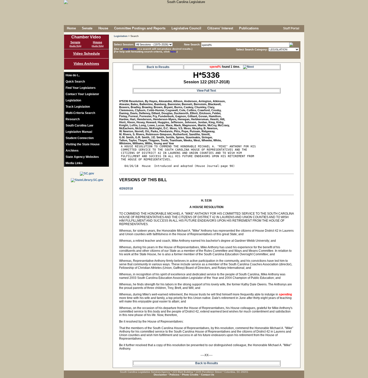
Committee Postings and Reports (139, 28)
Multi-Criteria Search (80, 113)
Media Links (74, 163)
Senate (87, 28)
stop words (130, 48)
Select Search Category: (252, 49)
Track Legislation (78, 106)
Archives (72, 150)
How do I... (73, 75)
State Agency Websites (82, 157)
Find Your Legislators (81, 88)
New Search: (192, 44)
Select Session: (124, 44)
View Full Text (206, 90)
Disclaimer (160, 374)
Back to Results (158, 67)
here (173, 51)
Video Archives (86, 63)
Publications (249, 28)
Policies (174, 374)
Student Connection (80, 138)
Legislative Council (186, 28)
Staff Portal (290, 28)
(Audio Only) (75, 46)
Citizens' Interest (220, 28)
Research (73, 119)
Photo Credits (190, 374)
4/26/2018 (126, 188)
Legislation (73, 100)
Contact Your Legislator (82, 94)
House (103, 28)
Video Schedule (86, 53)
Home (71, 28)
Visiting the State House (83, 144)
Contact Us (207, 374)
